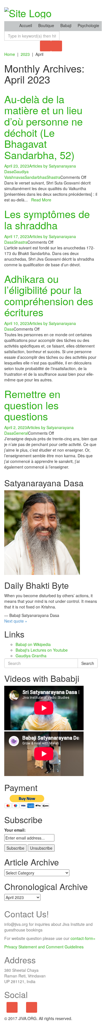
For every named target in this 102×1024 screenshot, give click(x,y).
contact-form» (83, 938)
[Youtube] (31, 1007)
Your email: (15, 830)
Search (87, 663)
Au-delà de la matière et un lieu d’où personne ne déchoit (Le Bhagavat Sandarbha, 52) (43, 127)
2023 (25, 54)
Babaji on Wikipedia (33, 644)
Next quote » (15, 621)
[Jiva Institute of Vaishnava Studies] (28, 11)
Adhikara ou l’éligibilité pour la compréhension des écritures (48, 295)
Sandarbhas (35, 177)
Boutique (46, 25)
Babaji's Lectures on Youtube (42, 650)
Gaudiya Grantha (31, 655)
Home (9, 54)
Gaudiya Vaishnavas (16, 174)
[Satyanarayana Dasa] (42, 532)
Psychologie (88, 25)
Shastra (53, 177)
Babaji (65, 25)
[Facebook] (12, 1007)
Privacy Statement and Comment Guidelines (44, 947)
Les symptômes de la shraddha (47, 219)
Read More (41, 200)
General (21, 433)
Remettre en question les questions (32, 404)
